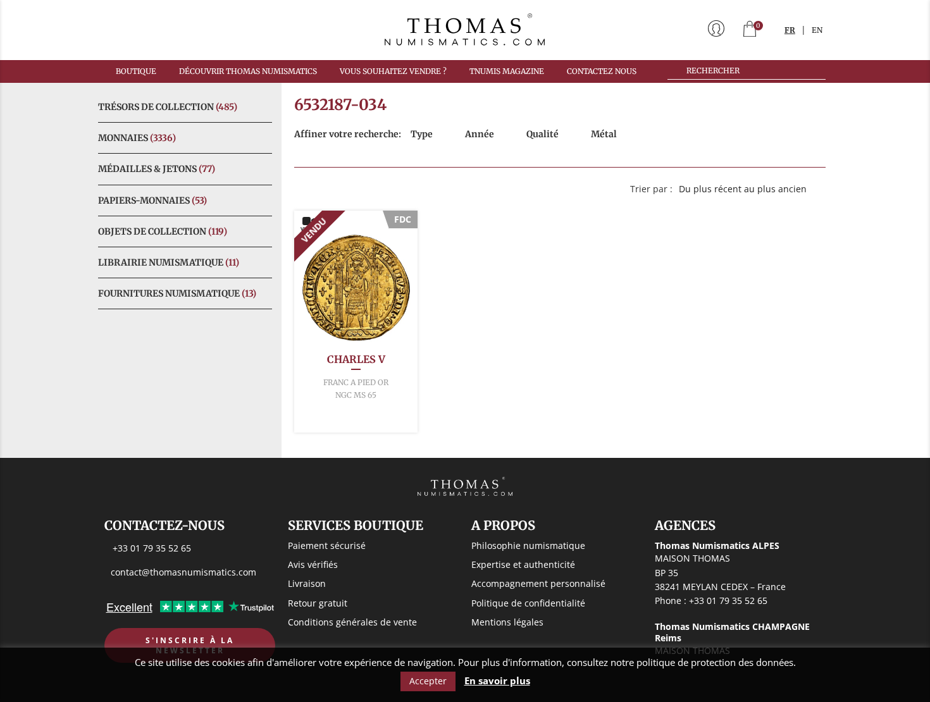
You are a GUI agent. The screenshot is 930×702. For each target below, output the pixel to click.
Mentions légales (507, 622)
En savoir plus (497, 681)
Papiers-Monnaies (152, 200)
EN (817, 30)
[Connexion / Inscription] (716, 29)
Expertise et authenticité (523, 564)
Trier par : (651, 189)
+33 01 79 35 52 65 (152, 548)
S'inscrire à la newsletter (190, 645)
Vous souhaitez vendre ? (393, 71)
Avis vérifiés (313, 564)
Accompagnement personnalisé (538, 583)
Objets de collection (162, 231)
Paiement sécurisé (327, 545)
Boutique (136, 71)
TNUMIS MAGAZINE (506, 71)
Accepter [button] (428, 681)
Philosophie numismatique (528, 545)
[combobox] (749, 189)
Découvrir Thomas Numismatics (248, 71)
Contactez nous (601, 71)
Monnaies (137, 138)
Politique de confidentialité (528, 603)
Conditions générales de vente (352, 622)
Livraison (307, 583)
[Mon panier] (749, 30)
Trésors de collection (167, 107)
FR (789, 30)
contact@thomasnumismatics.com (183, 572)
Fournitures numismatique (177, 293)
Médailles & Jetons (156, 169)
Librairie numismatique (168, 262)
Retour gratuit (317, 603)
